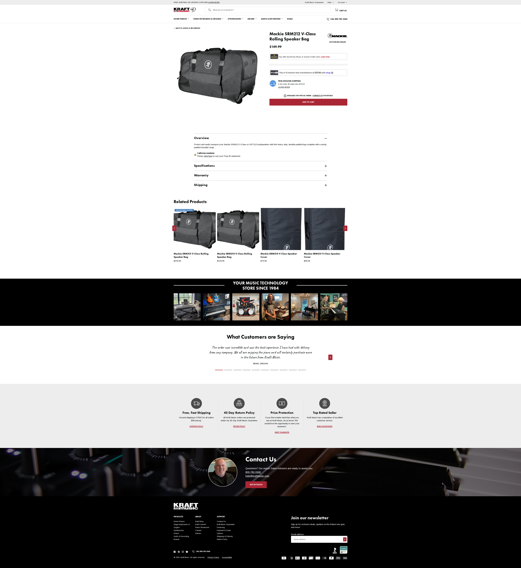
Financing (221, 527)
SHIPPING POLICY (196, 426)
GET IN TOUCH (256, 485)
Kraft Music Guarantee (225, 524)
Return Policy (222, 539)
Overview (201, 138)
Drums (176, 533)
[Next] (345, 228)
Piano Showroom (202, 527)
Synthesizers (179, 530)
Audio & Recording (181, 536)
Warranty (201, 175)
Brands (177, 539)
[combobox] (272, 10)
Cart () (343, 11)
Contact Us (221, 521)
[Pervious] (174, 228)
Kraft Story (199, 521)
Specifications (204, 166)
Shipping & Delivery (225, 536)
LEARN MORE (214, 2)
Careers (198, 530)
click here (208, 156)
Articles (198, 533)
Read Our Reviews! (324, 426)
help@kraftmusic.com (257, 476)
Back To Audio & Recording (188, 28)
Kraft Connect (200, 524)
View (209, 245)
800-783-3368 (253, 472)
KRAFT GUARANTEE (282, 432)
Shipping (200, 185)
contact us (318, 96)
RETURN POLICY (239, 426)
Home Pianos (179, 521)
